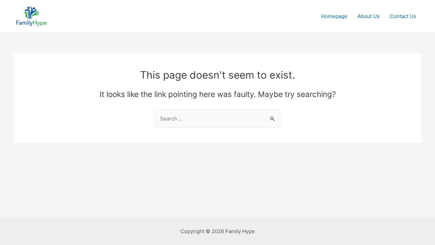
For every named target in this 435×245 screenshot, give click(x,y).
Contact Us (403, 16)
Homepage (334, 16)
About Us (369, 16)
